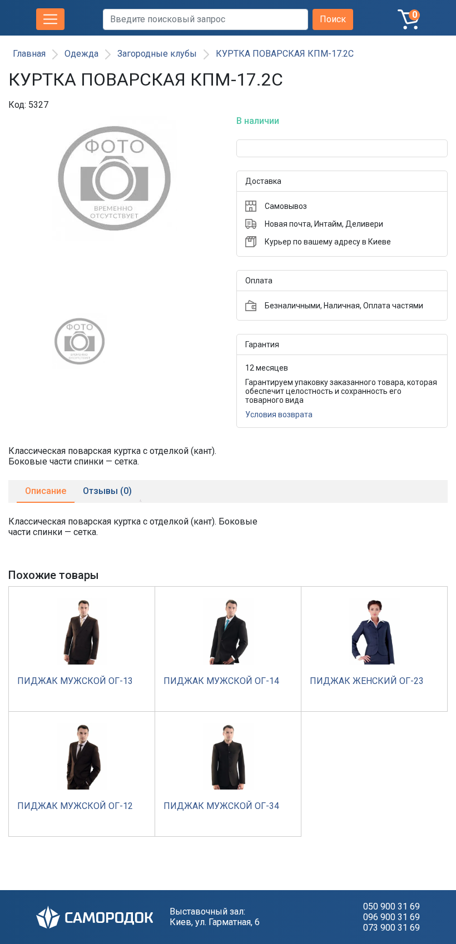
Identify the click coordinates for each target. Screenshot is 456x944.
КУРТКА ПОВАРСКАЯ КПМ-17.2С (285, 53)
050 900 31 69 (391, 906)
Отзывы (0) (107, 491)
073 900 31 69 (391, 927)
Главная (29, 53)
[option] (114, 210)
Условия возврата (279, 414)
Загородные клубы (157, 53)
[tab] (46, 491)
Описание (45, 491)
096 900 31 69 (391, 917)
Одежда (81, 53)
